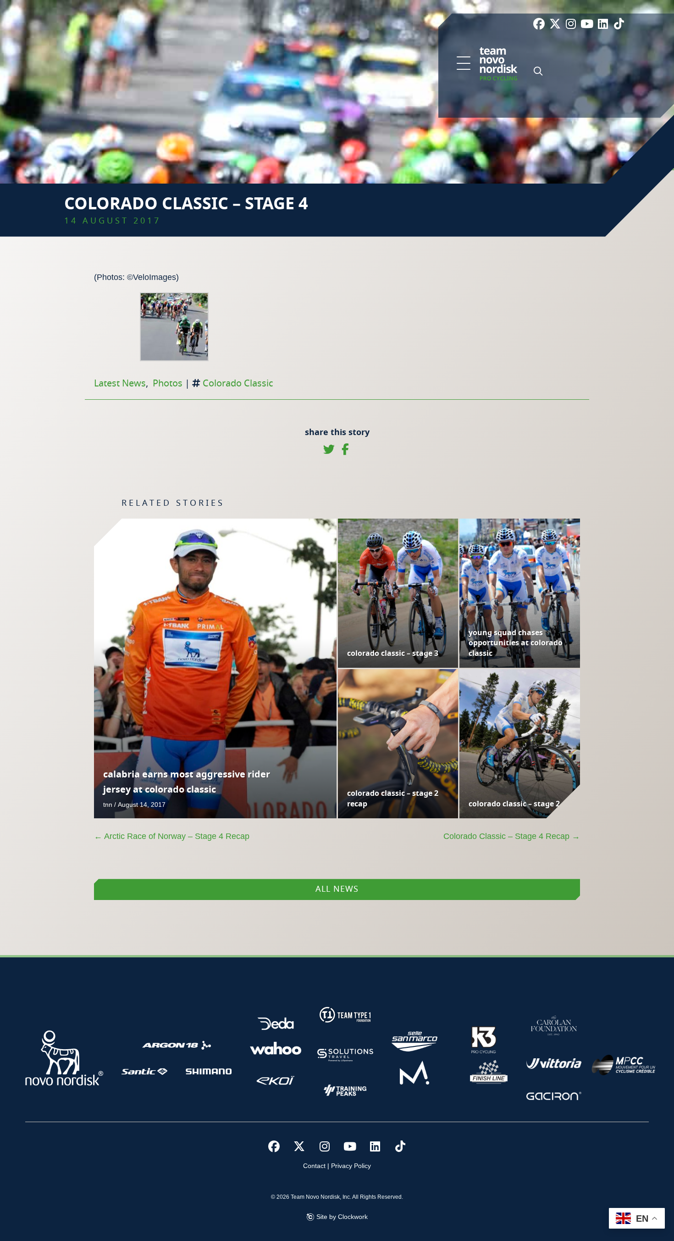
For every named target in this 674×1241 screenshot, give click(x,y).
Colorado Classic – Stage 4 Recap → (511, 836)
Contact (314, 1165)
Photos (167, 383)
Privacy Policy (351, 1165)
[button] (463, 63)
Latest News (120, 383)
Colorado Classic (238, 383)
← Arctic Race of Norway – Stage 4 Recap (171, 836)
